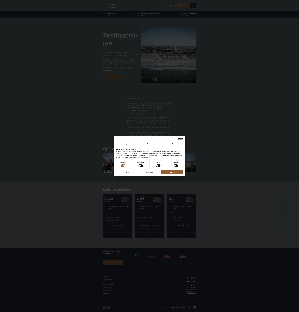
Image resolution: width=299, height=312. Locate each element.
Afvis (127, 172)
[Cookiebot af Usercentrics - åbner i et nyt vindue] (176, 138)
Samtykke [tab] (126, 144)
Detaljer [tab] (149, 143)
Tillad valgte (149, 172)
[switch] (141, 165)
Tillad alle (171, 172)
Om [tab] (173, 143)
